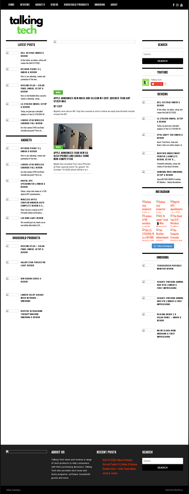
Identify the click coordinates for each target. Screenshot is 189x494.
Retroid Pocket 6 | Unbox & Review (120, 464)
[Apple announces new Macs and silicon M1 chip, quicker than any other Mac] (95, 67)
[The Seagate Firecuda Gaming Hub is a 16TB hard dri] (176, 234)
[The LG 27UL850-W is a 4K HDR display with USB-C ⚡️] (148, 234)
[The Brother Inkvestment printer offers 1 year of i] (162, 234)
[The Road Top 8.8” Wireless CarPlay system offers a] (176, 220)
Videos (54, 4)
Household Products (76, 4)
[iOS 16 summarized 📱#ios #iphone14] (162, 220)
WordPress (179, 489)
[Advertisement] (129, 21)
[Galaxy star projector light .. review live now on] (162, 206)
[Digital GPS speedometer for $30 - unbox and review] (176, 206)
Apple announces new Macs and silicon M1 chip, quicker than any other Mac (92, 99)
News (58, 92)
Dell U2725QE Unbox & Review (117, 460)
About (114, 4)
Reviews (25, 4)
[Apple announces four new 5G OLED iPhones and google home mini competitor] (73, 136)
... (40, 62)
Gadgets (40, 4)
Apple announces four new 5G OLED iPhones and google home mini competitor (71, 156)
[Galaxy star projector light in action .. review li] (148, 206)
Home (11, 4)
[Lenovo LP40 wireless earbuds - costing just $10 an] (148, 220)
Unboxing (99, 4)
